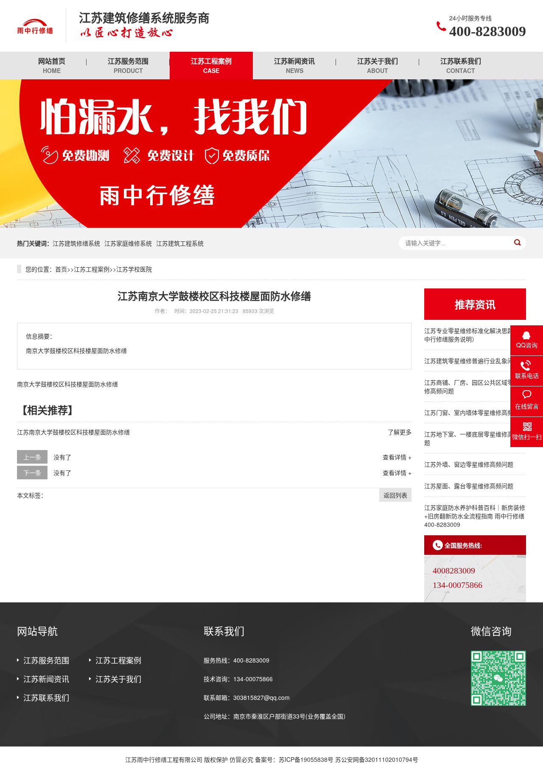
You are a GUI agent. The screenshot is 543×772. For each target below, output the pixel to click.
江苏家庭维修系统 (128, 243)
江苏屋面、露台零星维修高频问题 (468, 485)
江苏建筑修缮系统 (76, 243)
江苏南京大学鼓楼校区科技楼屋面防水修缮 (73, 432)
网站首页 (51, 65)
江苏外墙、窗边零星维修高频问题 (468, 464)
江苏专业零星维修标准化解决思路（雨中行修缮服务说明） (474, 334)
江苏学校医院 (134, 269)
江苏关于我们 (377, 65)
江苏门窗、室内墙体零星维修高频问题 (474, 412)
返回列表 (395, 495)
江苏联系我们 (460, 65)
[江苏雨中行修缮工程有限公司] (35, 25)
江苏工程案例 (211, 65)
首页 (61, 269)
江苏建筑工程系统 (180, 243)
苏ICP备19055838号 (306, 759)
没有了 (62, 457)
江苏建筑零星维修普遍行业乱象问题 (471, 360)
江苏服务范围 (128, 65)
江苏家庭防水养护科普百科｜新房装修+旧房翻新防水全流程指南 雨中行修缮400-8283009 (474, 516)
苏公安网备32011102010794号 (376, 759)
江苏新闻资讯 (294, 65)
